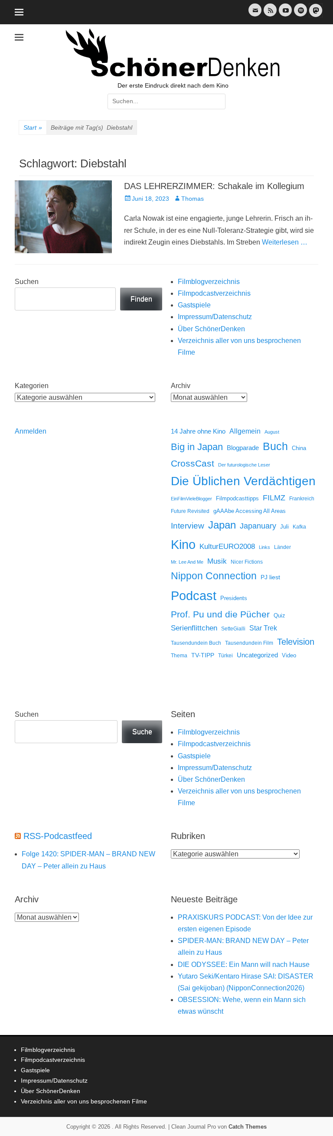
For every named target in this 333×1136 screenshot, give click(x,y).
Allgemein (245, 431)
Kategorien (32, 385)
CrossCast (192, 463)
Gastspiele (194, 305)
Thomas (192, 198)
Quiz (279, 616)
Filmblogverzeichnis (209, 281)
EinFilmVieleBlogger (191, 498)
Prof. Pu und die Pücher (220, 614)
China (299, 448)
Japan (222, 525)
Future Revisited (190, 511)
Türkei (225, 655)
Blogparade (243, 447)
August (271, 431)
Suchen (27, 281)
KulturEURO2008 (227, 546)
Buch (275, 446)
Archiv (180, 385)
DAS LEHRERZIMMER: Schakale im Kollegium (214, 186)
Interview (187, 525)
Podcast (193, 595)
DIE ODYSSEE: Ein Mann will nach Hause (244, 964)
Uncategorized (257, 655)
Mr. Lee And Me (187, 562)
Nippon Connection (214, 575)
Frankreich (301, 498)
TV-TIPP (202, 655)
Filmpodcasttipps (237, 498)
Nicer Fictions (247, 562)
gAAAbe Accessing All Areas (249, 511)
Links (264, 547)
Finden (141, 299)
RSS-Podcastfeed (57, 836)
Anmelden (30, 431)
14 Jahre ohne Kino (198, 431)
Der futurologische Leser (244, 464)
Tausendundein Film (249, 643)
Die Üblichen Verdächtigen (243, 481)
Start (32, 127)
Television (295, 641)
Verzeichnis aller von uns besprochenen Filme (84, 1101)
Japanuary (258, 526)
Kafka (299, 527)
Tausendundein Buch (196, 643)
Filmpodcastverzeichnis (214, 293)
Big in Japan (197, 446)
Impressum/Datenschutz (215, 316)
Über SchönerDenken (211, 329)
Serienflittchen (194, 628)
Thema (179, 656)
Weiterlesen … (284, 242)
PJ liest (270, 577)
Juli (284, 527)
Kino (183, 545)
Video (289, 655)
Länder (282, 547)
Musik (217, 561)
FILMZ (274, 497)
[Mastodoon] (315, 15)
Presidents (233, 598)
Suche (142, 731)
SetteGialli (233, 628)
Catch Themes (248, 1126)
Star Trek (263, 628)
